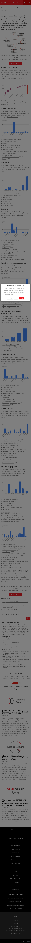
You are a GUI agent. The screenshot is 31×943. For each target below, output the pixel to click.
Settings (10, 298)
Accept (22, 298)
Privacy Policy (9, 294)
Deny (16, 298)
